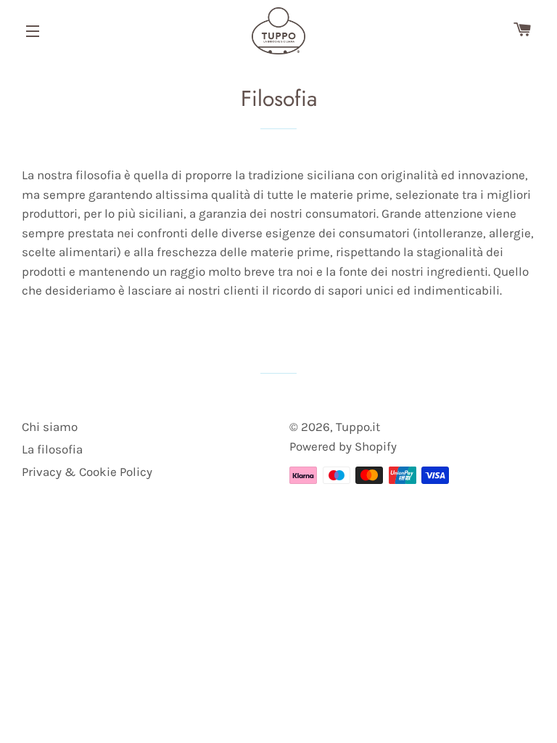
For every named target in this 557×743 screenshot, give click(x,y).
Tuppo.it (358, 426)
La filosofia (52, 449)
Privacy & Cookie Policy (87, 471)
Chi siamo (50, 426)
